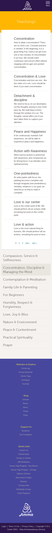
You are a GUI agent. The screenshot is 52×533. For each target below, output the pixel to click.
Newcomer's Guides (24, 478)
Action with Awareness (30, 151)
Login (4, 526)
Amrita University (26, 372)
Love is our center (27, 202)
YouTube (25, 384)
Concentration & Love (29, 76)
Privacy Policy (28, 526)
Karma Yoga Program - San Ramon (24, 466)
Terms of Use (14, 526)
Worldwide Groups (23, 489)
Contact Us (23, 450)
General (25, 399)
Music (25, 407)
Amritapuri (25, 380)
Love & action (24, 224)
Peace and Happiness (30, 131)
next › (27, 243)
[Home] (27, 5)
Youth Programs (23, 493)
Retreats (23, 481)
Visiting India (23, 485)
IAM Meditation (24, 462)
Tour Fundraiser (25, 435)
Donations (26, 431)
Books (25, 403)
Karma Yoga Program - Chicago (23, 470)
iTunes (25, 411)
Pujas (25, 415)
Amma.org (25, 368)
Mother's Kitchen (23, 474)
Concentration (24, 38)
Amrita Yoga (26, 376)
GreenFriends (23, 454)
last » (34, 243)
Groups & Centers (24, 458)
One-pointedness (26, 173)
